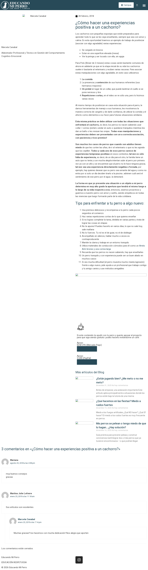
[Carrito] (137, 5)
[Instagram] (79, 559)
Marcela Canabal (26, 519)
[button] (144, 5)
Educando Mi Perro (10, 557)
